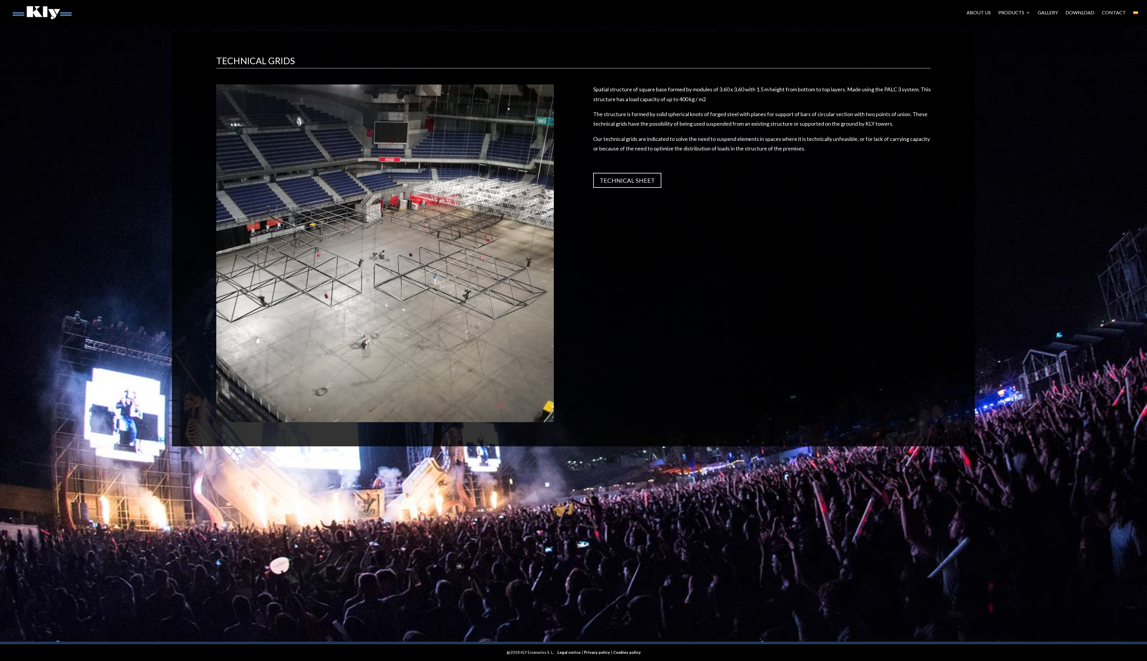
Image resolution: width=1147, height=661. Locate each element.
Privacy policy (597, 652)
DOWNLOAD (1079, 12)
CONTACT (1114, 12)
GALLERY (1048, 12)
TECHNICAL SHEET (627, 180)
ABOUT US (979, 12)
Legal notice (569, 652)
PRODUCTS (1011, 12)
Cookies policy (627, 652)
